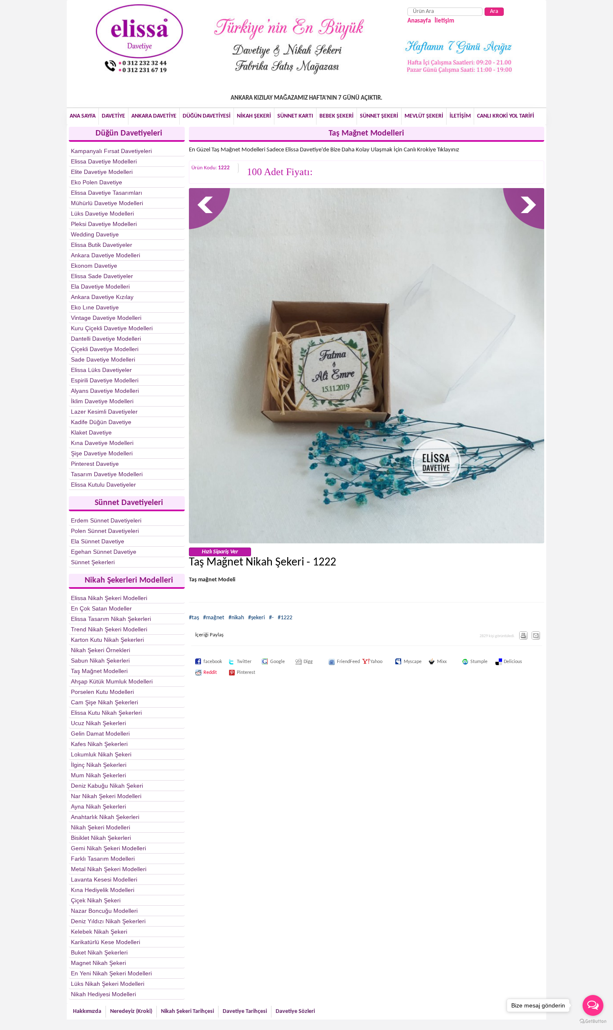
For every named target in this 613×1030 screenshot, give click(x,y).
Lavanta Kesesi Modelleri (104, 879)
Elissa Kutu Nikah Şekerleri (106, 712)
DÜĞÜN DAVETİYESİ (207, 116)
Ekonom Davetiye (94, 265)
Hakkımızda (87, 1011)
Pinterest (233, 672)
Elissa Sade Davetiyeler (102, 276)
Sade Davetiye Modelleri (103, 359)
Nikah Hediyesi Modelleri (103, 994)
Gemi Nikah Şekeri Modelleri (108, 848)
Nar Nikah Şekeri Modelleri (106, 796)
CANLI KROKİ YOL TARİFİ (505, 116)
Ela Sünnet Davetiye (97, 541)
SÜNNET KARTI (295, 116)
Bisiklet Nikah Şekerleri (101, 837)
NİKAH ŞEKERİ (254, 116)
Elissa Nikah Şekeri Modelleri (109, 598)
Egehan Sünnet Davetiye (103, 551)
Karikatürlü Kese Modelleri (105, 942)
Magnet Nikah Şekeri (98, 963)
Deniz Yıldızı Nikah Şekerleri (108, 921)
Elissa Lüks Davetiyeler (101, 370)
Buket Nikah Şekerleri (99, 952)
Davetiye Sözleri (295, 1011)
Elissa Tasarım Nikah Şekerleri (111, 618)
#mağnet (213, 618)
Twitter (233, 661)
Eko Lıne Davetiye (95, 307)
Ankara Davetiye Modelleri (105, 255)
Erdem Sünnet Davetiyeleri (106, 520)
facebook (199, 661)
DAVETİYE (113, 116)
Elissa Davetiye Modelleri (104, 161)
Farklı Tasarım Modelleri (103, 858)
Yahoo (366, 661)
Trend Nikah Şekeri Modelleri (109, 629)
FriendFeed (333, 661)
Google (266, 661)
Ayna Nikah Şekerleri (98, 806)
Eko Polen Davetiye (96, 182)
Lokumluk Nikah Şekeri (101, 754)
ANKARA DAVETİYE (153, 116)
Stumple (466, 661)
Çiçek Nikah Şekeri (96, 900)
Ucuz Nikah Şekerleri (98, 723)
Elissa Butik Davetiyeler (101, 244)
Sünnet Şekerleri (93, 562)
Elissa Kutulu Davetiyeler (103, 484)
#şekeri (256, 618)
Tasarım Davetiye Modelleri (107, 474)
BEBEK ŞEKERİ (336, 116)
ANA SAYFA (82, 116)
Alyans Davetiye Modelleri (105, 390)
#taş (194, 618)
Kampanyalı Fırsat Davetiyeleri (111, 151)
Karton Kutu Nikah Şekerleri (107, 639)
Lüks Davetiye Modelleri (102, 213)
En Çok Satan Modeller (101, 608)
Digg (299, 661)
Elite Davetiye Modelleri (102, 171)
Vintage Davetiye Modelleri (106, 317)
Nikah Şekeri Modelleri (100, 827)
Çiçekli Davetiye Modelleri (104, 349)
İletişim (444, 21)
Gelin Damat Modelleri (100, 733)
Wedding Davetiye (95, 234)
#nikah (236, 618)
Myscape (399, 661)
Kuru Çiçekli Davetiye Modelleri (112, 328)
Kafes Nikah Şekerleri (99, 744)
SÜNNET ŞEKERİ (379, 116)
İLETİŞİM (460, 116)
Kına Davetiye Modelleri (102, 443)
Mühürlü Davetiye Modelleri (107, 203)
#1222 (285, 618)
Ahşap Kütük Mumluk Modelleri (112, 681)
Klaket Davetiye (91, 432)
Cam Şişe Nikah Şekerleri (104, 702)
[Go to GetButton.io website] (593, 1021)
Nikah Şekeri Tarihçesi (187, 1011)
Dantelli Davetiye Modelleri (106, 338)
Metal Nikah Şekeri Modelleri (108, 869)
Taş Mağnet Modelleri (99, 671)
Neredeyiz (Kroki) (131, 1011)
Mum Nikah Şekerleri (98, 775)
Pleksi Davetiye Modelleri (104, 224)
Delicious (499, 661)
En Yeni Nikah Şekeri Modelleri (111, 973)
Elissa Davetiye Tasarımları (106, 192)
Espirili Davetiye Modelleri (104, 380)
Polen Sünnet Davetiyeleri (105, 531)
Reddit (199, 672)
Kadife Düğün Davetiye (101, 422)
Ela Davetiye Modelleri (100, 286)
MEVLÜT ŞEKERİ (423, 116)
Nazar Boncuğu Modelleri (104, 910)
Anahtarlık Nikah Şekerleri (105, 817)
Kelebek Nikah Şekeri (99, 931)
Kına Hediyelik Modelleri (102, 890)
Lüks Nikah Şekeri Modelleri (107, 983)
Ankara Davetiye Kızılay (102, 297)
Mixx (433, 661)
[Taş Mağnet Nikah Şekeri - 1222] (367, 542)
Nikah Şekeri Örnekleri (100, 650)
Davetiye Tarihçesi (245, 1011)
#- (271, 618)
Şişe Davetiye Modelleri (102, 453)
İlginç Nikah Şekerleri (98, 764)
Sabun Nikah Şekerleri (100, 660)
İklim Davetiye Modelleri (102, 401)
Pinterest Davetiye (95, 463)
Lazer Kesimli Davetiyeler (104, 411)
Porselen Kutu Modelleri (102, 691)
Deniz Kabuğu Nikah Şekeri (107, 785)
